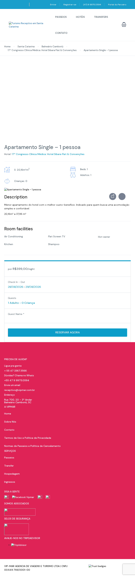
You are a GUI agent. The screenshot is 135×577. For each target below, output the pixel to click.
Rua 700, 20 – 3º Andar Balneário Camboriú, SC (18, 401)
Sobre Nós (10, 421)
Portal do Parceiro (117, 4)
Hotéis (80, 16)
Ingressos (9, 481)
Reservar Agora (67, 332)
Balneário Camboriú (52, 46)
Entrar (53, 4)
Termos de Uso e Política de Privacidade (27, 437)
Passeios (61, 16)
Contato (61, 32)
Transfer (9, 465)
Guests (12, 298)
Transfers (101, 16)
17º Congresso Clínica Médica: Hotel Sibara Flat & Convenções (42, 50)
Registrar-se (69, 4)
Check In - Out (16, 282)
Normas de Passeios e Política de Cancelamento (32, 446)
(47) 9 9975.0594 (92, 4)
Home (7, 46)
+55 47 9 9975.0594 (16, 380)
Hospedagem (12, 473)
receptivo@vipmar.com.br (19, 390)
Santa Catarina (26, 46)
